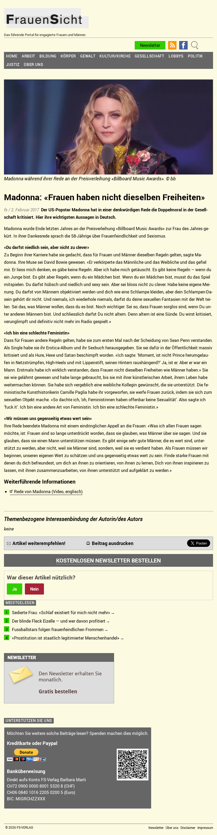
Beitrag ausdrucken (112, 543)
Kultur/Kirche (115, 56)
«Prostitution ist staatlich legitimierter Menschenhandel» (65, 638)
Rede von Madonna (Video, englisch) (48, 491)
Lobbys (176, 56)
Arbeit (28, 56)
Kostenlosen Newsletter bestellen (108, 560)
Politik (195, 56)
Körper (68, 56)
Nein (34, 589)
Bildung (47, 56)
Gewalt (87, 56)
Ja (14, 589)
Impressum (205, 827)
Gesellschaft (149, 56)
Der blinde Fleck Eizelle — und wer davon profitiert (58, 621)
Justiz (13, 64)
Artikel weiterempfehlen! (38, 543)
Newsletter (150, 45)
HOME (11, 56)
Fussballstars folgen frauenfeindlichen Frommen (57, 629)
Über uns (33, 64)
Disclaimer (187, 827)
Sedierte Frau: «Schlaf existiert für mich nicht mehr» (61, 612)
